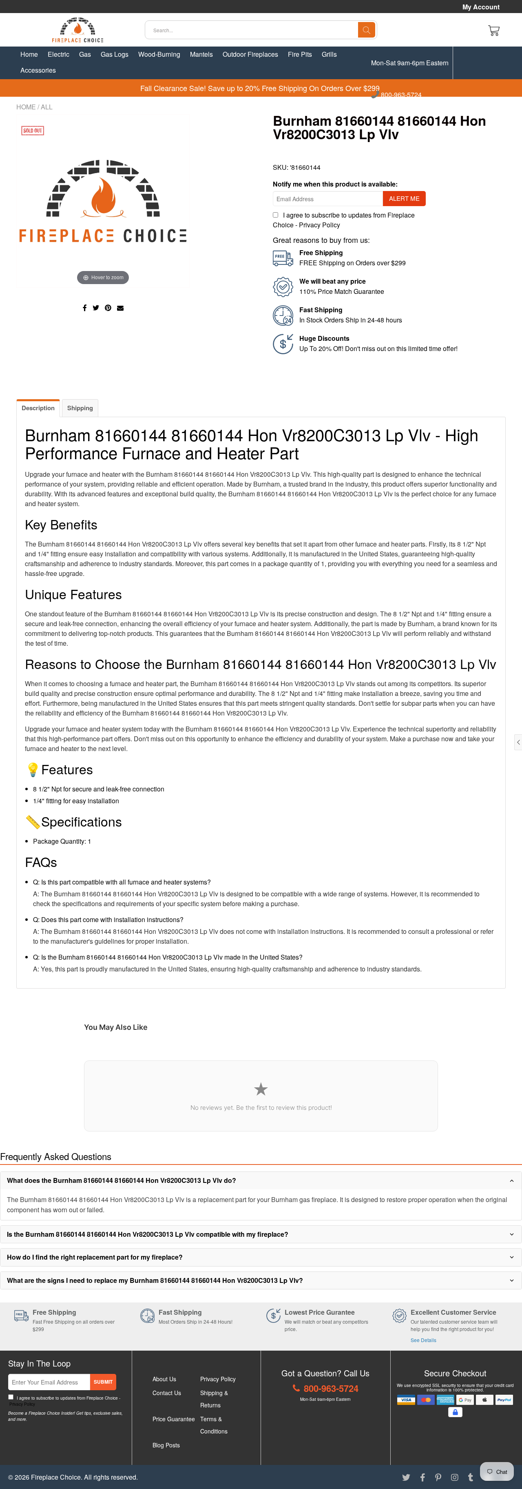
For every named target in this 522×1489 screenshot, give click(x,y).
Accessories (38, 70)
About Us (164, 1379)
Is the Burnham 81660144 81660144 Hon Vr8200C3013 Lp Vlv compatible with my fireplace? (147, 1234)
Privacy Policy (319, 224)
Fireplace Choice (56, 1477)
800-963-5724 (400, 95)
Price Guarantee (174, 1419)
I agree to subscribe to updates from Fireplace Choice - (64, 1401)
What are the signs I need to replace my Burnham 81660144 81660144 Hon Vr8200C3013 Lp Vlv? (155, 1280)
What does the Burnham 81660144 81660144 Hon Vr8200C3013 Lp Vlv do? (121, 1180)
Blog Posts (166, 1445)
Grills (329, 54)
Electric (58, 54)
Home (29, 54)
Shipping (80, 407)
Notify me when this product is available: (335, 184)
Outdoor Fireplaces (250, 54)
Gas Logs (114, 54)
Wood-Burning (159, 54)
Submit (103, 1381)
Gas (85, 54)
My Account (481, 7)
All (47, 106)
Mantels (201, 54)
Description (38, 407)
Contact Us (167, 1393)
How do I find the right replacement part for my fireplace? (95, 1257)
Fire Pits (300, 54)
